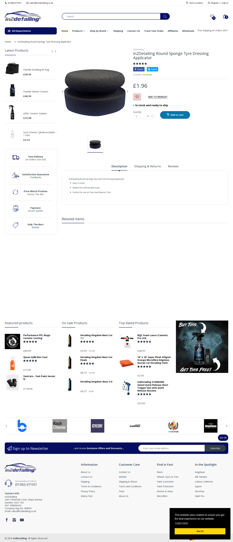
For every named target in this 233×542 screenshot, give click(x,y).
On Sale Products (74, 323)
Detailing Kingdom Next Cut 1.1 (96, 337)
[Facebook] (7, 521)
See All (223, 437)
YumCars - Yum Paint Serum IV (39, 378)
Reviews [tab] (173, 166)
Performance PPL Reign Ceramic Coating (36, 337)
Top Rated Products (134, 323)
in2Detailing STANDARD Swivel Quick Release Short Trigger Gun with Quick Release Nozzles (152, 386)
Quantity (137, 111)
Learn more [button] (181, 523)
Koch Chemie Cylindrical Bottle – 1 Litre (40, 134)
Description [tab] (119, 166)
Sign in (225, 2)
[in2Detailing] (31, 16)
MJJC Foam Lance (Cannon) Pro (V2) (152, 337)
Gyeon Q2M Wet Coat (35, 357)
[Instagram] (14, 521)
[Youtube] (22, 521)
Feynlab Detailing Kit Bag (36, 69)
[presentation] (52, 51)
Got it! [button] (200, 531)
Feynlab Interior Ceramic (35, 91)
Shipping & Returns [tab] (147, 166)
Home (8, 41)
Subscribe (215, 448)
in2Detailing (138, 49)
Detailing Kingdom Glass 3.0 (96, 381)
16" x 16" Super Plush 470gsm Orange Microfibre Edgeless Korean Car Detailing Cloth (154, 360)
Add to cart (177, 114)
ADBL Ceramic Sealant (35, 113)
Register (215, 2)
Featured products (19, 323)
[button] (140, 63)
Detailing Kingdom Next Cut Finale (96, 358)
